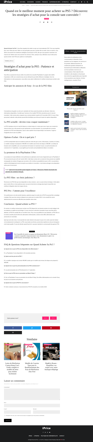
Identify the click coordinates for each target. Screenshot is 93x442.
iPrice (30, 435)
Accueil (23, 2)
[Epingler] (47, 22)
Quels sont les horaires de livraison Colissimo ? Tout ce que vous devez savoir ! (78, 129)
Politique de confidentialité (49, 435)
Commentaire (7, 387)
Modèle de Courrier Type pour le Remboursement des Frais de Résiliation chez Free (32, 367)
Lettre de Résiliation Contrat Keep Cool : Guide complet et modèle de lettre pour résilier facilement (12, 368)
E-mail (5, 409)
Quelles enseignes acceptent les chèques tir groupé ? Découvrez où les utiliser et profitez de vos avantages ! (78, 115)
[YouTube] (50, 432)
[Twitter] (81, 2)
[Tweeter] (43, 22)
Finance (45, 2)
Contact (73, 2)
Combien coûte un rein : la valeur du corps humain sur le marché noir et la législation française (78, 123)
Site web (34, 409)
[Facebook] (43, 432)
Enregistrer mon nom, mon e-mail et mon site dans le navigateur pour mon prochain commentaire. (25, 415)
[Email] (51, 22)
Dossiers (30, 2)
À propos (65, 2)
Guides (38, 2)
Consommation (9, 344)
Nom (5, 402)
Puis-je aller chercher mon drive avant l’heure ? (75, 109)
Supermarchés (55, 2)
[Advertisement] (46, 37)
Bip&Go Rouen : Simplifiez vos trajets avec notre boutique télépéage (51, 366)
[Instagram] (47, 432)
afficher (11, 60)
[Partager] (13, 328)
